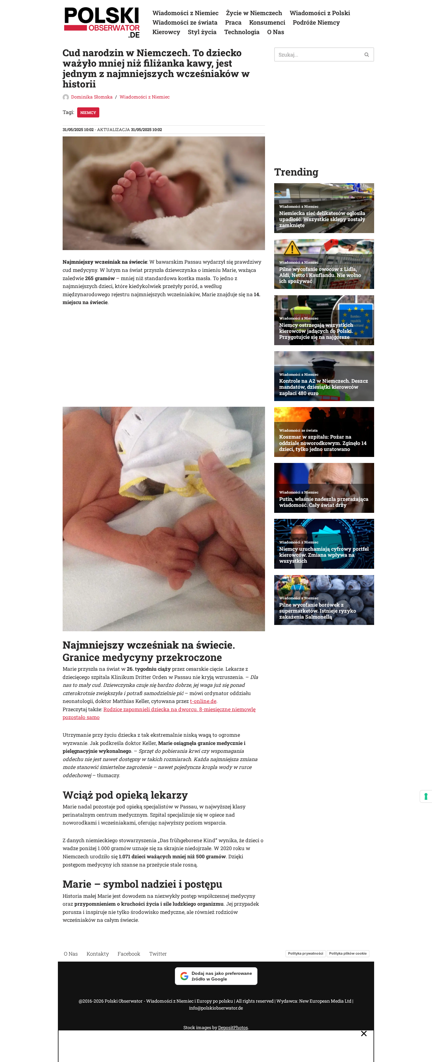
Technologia (242, 32)
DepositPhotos (233, 1027)
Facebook (129, 953)
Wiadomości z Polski (320, 13)
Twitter (158, 953)
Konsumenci (267, 22)
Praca (233, 22)
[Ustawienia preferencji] (426, 796)
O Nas (275, 32)
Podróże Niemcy (316, 22)
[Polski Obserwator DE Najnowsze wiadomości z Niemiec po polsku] (102, 22)
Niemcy (88, 112)
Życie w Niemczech (254, 13)
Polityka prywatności (305, 953)
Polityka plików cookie (348, 953)
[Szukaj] (367, 54)
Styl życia (202, 32)
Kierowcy (166, 32)
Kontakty (98, 953)
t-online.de (203, 701)
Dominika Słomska (92, 97)
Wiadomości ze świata (185, 22)
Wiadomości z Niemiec (185, 13)
